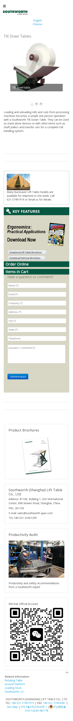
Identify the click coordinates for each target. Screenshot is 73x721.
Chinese (37, 24)
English (37, 20)
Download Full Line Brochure (25, 258)
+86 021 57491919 (22, 703)
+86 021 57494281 (54, 703)
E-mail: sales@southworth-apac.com (31, 513)
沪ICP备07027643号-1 (34, 707)
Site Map (12, 707)
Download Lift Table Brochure (25, 252)
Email (31, 199)
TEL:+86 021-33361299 (23, 518)
